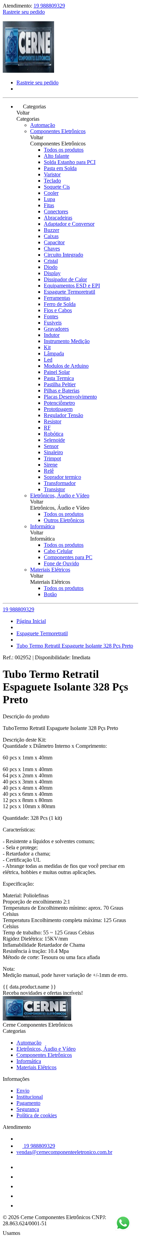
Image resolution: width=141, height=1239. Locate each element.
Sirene (50, 465)
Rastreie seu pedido (24, 12)
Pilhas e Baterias (61, 390)
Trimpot (52, 458)
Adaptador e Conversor (69, 224)
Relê (49, 471)
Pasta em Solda (60, 168)
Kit (47, 347)
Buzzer (51, 230)
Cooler (51, 193)
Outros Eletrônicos (64, 520)
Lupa (49, 199)
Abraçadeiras (58, 218)
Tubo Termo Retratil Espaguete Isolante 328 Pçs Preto (74, 646)
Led (48, 360)
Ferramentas (57, 298)
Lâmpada (54, 353)
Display (52, 273)
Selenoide (54, 440)
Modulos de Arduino (66, 366)
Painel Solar (57, 372)
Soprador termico (62, 477)
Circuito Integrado (63, 255)
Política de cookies (36, 1115)
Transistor (54, 489)
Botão (50, 594)
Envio (22, 1091)
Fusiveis (53, 323)
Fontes (51, 316)
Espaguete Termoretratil (69, 292)
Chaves (52, 248)
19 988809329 (49, 6)
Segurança (27, 1109)
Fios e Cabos (58, 310)
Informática (42, 526)
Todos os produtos (64, 150)
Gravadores (56, 329)
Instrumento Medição (67, 341)
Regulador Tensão (63, 415)
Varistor (52, 174)
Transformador (60, 483)
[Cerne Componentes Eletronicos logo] (28, 71)
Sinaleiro (53, 452)
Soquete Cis (57, 187)
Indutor (52, 335)
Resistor (52, 421)
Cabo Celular (58, 551)
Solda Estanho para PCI (69, 162)
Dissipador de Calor (65, 279)
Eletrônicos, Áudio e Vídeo (59, 495)
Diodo (50, 267)
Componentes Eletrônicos (58, 131)
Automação (42, 125)
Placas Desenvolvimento (70, 397)
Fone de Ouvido (61, 563)
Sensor (51, 446)
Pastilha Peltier (60, 384)
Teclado (52, 181)
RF (47, 427)
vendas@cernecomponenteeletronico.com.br (64, 1152)
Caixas (51, 236)
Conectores (56, 211)
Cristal (51, 261)
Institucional (29, 1097)
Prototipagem (58, 409)
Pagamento (28, 1103)
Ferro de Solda (60, 304)
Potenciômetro (59, 403)
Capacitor (54, 242)
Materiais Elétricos (50, 570)
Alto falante (56, 156)
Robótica (53, 434)
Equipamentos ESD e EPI (72, 285)
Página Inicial (31, 621)
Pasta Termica (59, 378)
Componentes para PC (68, 557)
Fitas (49, 205)
